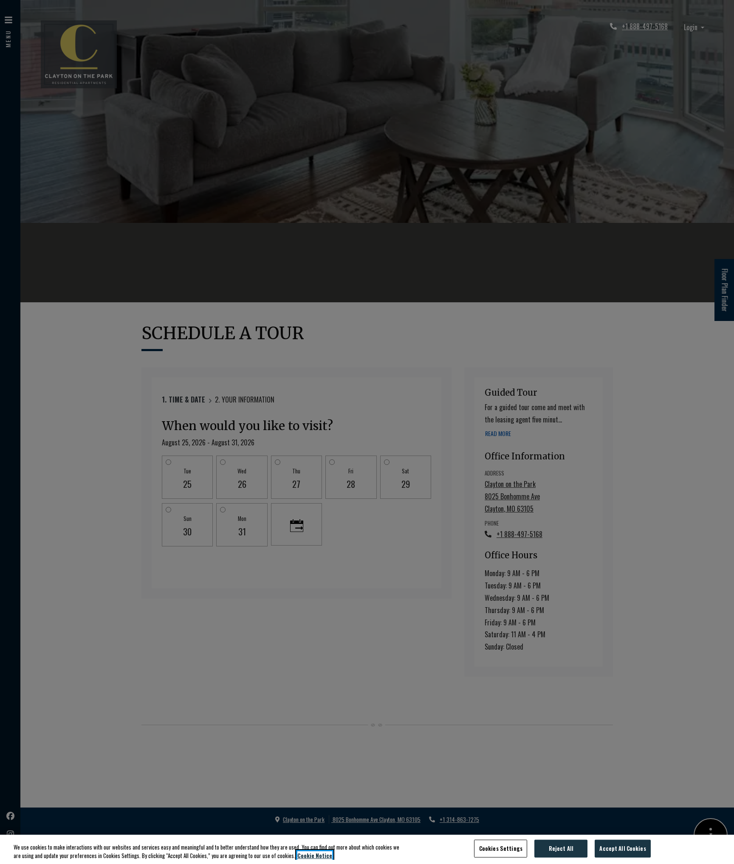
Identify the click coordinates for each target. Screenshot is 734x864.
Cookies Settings (500, 848)
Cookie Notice (314, 855)
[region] (367, 849)
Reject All (561, 848)
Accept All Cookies (622, 848)
